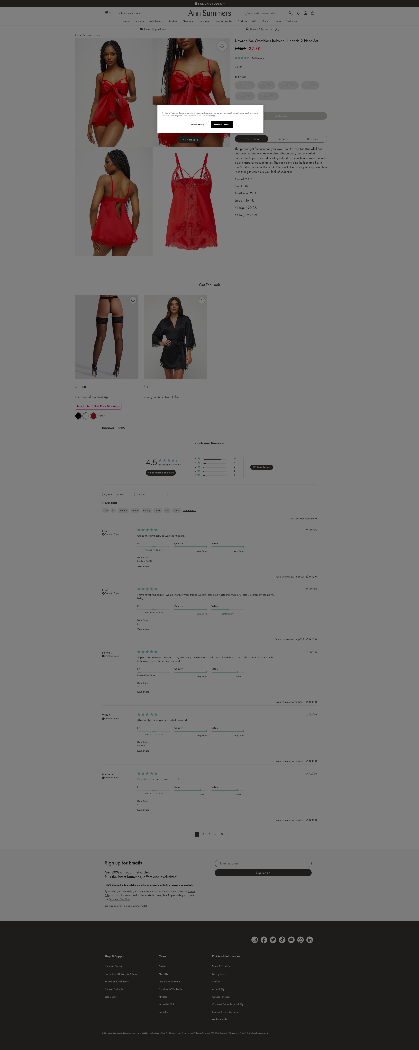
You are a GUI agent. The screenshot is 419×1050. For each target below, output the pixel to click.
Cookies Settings (197, 124)
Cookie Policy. (211, 116)
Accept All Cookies (221, 124)
